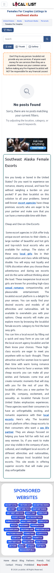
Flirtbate (41, 546)
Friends (40, 560)
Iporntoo (37, 538)
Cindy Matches (14, 542)
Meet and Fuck (23, 509)
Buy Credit (42, 565)
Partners (30, 560)
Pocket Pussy (18, 517)
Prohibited (29, 565)
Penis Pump (42, 513)
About (14, 560)
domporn (16, 538)
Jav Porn (12, 546)
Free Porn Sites (42, 529)
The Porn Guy (25, 505)
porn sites (43, 521)
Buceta (14, 525)
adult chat (31, 513)
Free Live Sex (28, 542)
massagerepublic (27, 550)
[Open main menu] (4, 4)
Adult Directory (28, 521)
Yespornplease (11, 529)
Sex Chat (11, 509)
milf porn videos (14, 533)
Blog (22, 560)
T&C (48, 560)
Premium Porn (37, 525)
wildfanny (24, 525)
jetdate (30, 546)
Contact (9, 565)
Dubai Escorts (12, 521)
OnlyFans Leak (27, 529)
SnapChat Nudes (39, 509)
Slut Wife (27, 538)
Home (6, 560)
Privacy (18, 565)
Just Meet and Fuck (15, 513)
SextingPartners (34, 517)
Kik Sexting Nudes (41, 505)
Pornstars (29, 533)
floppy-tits (42, 533)
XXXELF (22, 546)
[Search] (47, 39)
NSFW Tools (41, 542)
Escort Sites (11, 505)
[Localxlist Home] (24, 4)
